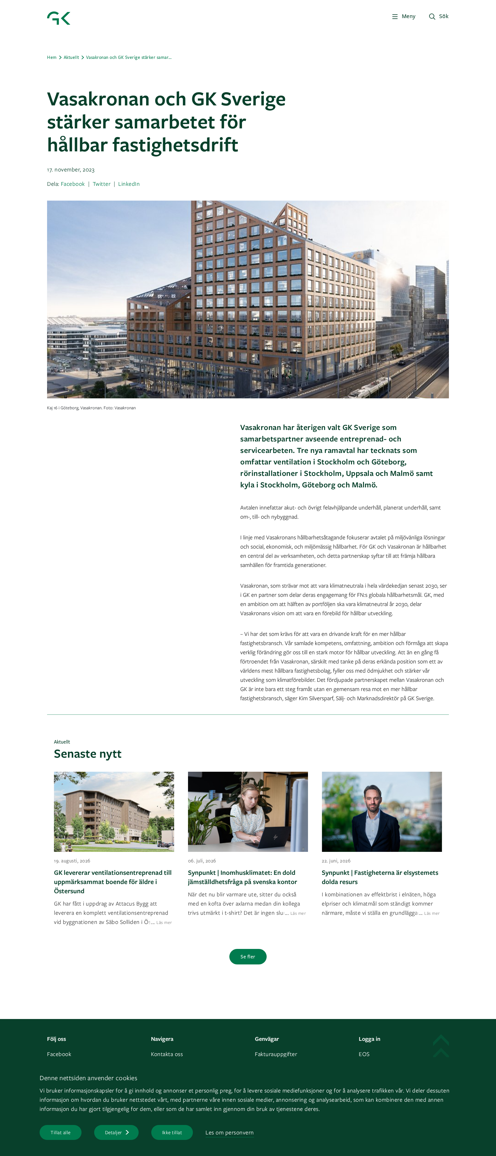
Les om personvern (230, 1132)
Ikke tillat (172, 1132)
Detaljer (113, 1132)
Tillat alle (61, 1132)
